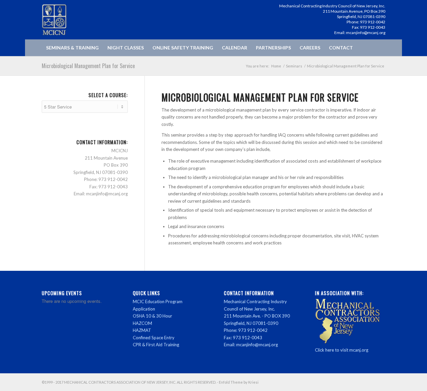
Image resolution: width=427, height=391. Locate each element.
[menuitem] (72, 47)
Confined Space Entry (153, 337)
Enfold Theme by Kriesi (239, 382)
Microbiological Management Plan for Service (88, 66)
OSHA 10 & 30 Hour (152, 316)
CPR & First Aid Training (156, 344)
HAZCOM (142, 323)
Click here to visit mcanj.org (341, 350)
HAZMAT (142, 330)
